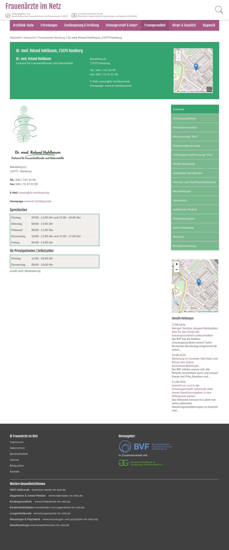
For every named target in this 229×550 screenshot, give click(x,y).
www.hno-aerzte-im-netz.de (49, 489)
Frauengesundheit (155, 25)
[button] (196, 67)
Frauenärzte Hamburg (52, 37)
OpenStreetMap (197, 91)
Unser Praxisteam (183, 227)
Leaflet (182, 91)
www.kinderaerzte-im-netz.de (52, 501)
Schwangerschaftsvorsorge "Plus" (193, 154)
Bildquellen (17, 465)
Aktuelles (178, 236)
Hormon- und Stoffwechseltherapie (194, 182)
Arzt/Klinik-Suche (23, 25)
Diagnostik (209, 25)
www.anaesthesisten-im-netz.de (49, 525)
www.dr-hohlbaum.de (118, 85)
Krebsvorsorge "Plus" (185, 136)
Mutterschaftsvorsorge (186, 145)
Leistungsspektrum (184, 118)
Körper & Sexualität (184, 25)
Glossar (14, 459)
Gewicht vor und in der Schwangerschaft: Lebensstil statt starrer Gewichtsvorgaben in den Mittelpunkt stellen (192, 391)
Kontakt (14, 471)
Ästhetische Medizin (185, 209)
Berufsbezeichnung (184, 246)
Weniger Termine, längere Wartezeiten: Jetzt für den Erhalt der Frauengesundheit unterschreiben (195, 331)
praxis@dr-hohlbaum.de (114, 81)
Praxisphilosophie (184, 218)
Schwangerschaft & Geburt (122, 25)
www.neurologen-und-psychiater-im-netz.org (70, 519)
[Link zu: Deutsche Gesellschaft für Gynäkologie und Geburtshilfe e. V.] (141, 467)
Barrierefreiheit (19, 454)
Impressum (16, 442)
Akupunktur (180, 200)
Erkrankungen (49, 25)
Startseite (15, 37)
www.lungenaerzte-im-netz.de (52, 513)
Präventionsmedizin (185, 127)
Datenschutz (17, 448)
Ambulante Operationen (187, 173)
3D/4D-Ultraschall (184, 164)
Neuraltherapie (182, 191)
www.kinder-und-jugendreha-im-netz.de (59, 507)
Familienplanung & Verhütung (81, 25)
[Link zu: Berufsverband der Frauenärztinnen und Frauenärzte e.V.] (145, 452)
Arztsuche (30, 37)
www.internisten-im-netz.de (65, 495)
